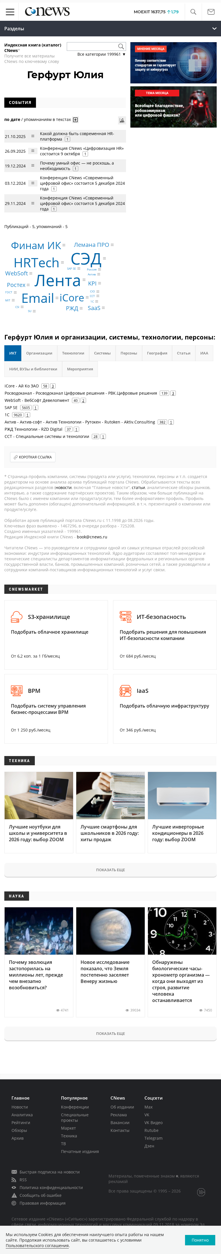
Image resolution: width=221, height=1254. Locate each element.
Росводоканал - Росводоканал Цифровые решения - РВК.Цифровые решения (81, 393)
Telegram (153, 1138)
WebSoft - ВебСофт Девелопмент (37, 400)
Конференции (75, 1107)
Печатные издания (80, 1151)
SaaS (94, 307)
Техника (69, 1136)
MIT (7, 300)
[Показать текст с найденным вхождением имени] (75, 119)
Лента (58, 280)
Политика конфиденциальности (51, 1187)
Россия (92, 269)
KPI (92, 283)
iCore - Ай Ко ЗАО (22, 386)
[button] (193, 11)
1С (92, 301)
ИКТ (12, 353)
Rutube (151, 1130)
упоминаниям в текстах (47, 119)
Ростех (16, 285)
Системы (102, 353)
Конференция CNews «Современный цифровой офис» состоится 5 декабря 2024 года (82, 183)
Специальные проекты (75, 1117)
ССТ (92, 296)
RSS (23, 1179)
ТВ (63, 1143)
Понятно (200, 1240)
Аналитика (22, 1114)
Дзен (149, 1146)
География (157, 353)
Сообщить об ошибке (41, 1195)
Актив (92, 274)
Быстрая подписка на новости (50, 1172)
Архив (18, 1138)
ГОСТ (8, 292)
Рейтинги (21, 1122)
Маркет (68, 1128)
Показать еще (110, 869)
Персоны (129, 353)
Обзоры (19, 1130)
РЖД (72, 308)
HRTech (37, 262)
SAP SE (71, 268)
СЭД (86, 258)
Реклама (118, 1114)
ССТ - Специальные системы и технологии (47, 436)
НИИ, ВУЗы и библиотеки (33, 369)
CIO (92, 292)
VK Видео (153, 1122)
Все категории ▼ (101, 54)
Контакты (119, 1130)
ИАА (204, 353)
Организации (39, 353)
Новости (20, 1107)
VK (146, 1114)
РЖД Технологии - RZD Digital (33, 429)
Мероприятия (80, 369)
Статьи (183, 353)
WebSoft (16, 273)
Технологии (73, 353)
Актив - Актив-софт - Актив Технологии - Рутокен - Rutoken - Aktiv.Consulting (80, 422)
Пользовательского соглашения (37, 1245)
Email (37, 298)
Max (148, 1107)
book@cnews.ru (92, 537)
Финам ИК (36, 245)
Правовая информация (43, 1203)
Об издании (122, 1107)
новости (64, 487)
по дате (12, 119)
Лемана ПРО (91, 245)
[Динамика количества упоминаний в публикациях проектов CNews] (122, 120)
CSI (17, 307)
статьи (138, 487)
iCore (72, 297)
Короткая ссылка (35, 457)
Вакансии (119, 1122)
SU (29, 311)
